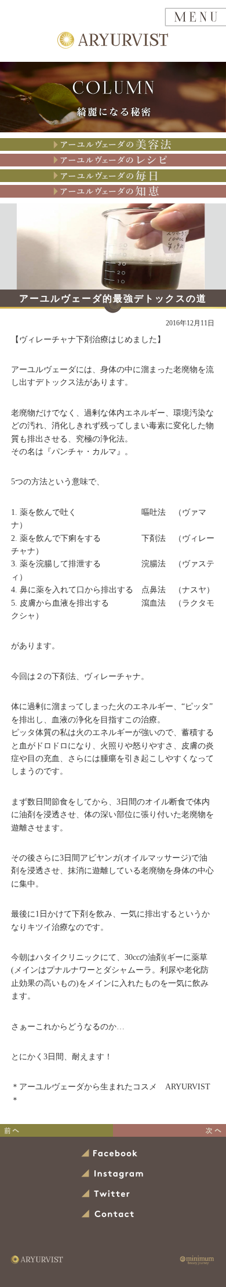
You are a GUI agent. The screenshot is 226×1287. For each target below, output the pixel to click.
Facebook (110, 1154)
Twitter (106, 1194)
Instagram (113, 1174)
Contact (108, 1215)
